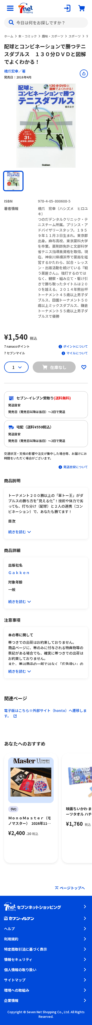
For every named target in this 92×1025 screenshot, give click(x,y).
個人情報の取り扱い (20, 969)
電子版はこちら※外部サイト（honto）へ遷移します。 (45, 713)
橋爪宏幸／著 (15, 71)
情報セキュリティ (18, 959)
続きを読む (17, 531)
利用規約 (11, 938)
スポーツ (74, 36)
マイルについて (77, 353)
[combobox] (46, 22)
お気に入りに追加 (84, 367)
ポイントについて (75, 346)
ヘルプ (9, 928)
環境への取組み (16, 990)
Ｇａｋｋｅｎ (19, 572)
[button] (13, 181)
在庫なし (58, 367)
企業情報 (11, 1000)
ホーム (8, 36)
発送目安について (75, 467)
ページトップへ (72, 887)
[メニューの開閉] (10, 8)
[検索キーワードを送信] (11, 22)
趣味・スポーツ (52, 36)
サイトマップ (15, 979)
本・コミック (27, 36)
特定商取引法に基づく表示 (25, 949)
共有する (84, 73)
